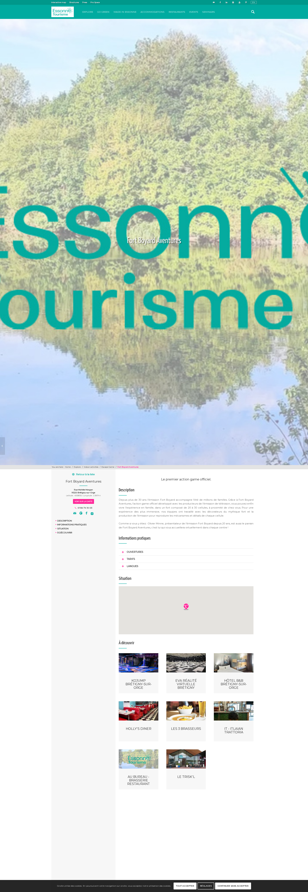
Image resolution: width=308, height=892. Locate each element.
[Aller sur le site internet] (80, 513)
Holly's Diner (138, 729)
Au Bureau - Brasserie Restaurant (138, 780)
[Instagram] (233, 2)
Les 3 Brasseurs (186, 729)
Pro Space (95, 2)
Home (68, 467)
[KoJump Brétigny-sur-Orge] (2, 446)
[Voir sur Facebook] (86, 513)
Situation (62, 528)
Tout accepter (185, 886)
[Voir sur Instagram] (92, 513)
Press (84, 2)
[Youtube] (239, 2)
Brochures (74, 2)
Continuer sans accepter (233, 886)
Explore (77, 467)
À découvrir (64, 532)
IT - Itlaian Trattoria (233, 730)
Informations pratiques (72, 524)
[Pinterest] (246, 2)
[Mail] (213, 2)
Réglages (206, 886)
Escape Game (108, 467)
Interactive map (58, 2)
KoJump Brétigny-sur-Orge (138, 684)
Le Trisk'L (186, 777)
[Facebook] (220, 2)
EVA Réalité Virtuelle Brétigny (186, 684)
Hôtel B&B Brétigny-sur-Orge (234, 684)
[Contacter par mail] (74, 513)
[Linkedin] (226, 2)
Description (64, 520)
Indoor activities (91, 467)
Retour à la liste (85, 474)
